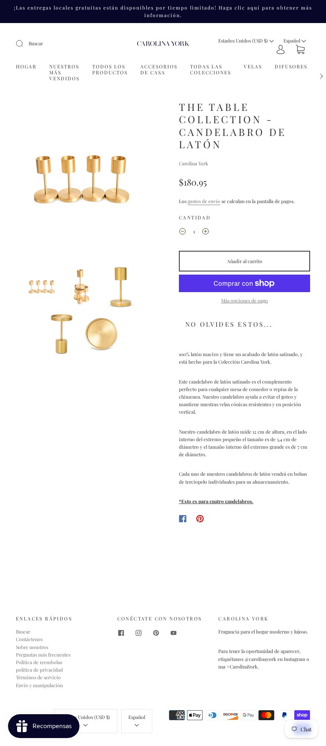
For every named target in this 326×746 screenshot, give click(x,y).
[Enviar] (24, 43)
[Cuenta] (280, 49)
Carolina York (193, 163)
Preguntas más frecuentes (43, 654)
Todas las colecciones (210, 70)
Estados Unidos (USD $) (243, 40)
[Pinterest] (200, 518)
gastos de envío (204, 201)
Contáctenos (29, 639)
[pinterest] (156, 632)
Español (292, 40)
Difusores (291, 67)
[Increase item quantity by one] (205, 232)
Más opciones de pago (244, 300)
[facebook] (121, 632)
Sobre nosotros (32, 647)
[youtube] (173, 632)
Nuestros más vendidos (64, 72)
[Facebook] (182, 518)
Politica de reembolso (39, 662)
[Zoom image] (81, 181)
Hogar (26, 67)
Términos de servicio (38, 677)
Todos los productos (110, 70)
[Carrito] (300, 50)
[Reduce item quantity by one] (182, 232)
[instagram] (138, 632)
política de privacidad (39, 670)
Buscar (36, 43)
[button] (30, 181)
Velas (253, 67)
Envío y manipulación (39, 685)
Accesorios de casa (158, 70)
